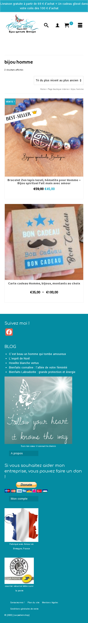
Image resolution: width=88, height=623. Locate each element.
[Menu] (80, 26)
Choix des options (44, 195)
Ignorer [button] (63, 8)
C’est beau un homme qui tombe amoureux (37, 354)
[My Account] (57, 26)
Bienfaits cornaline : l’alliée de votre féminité (38, 368)
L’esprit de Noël (19, 359)
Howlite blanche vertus (24, 363)
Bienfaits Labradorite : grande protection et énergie (42, 372)
